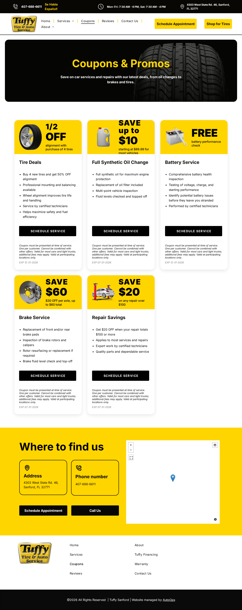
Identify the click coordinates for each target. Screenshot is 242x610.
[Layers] (215, 445)
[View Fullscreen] (130, 457)
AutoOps (169, 600)
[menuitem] (46, 21)
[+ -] (173, 482)
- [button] (130, 449)
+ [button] (130, 445)
